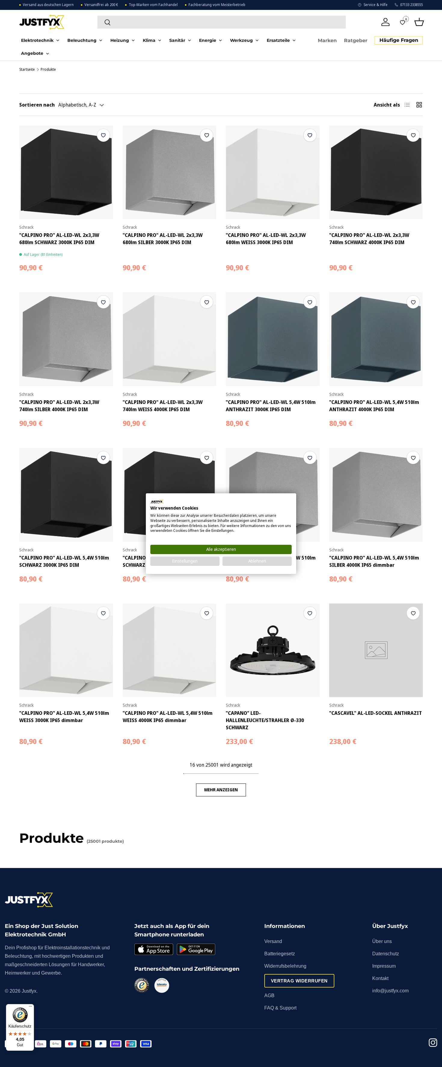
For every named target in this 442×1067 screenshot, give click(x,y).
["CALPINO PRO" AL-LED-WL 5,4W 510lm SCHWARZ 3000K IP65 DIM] (66, 495)
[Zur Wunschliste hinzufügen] (103, 135)
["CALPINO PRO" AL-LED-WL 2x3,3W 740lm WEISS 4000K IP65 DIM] (169, 339)
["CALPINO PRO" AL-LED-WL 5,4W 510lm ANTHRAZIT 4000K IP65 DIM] (376, 339)
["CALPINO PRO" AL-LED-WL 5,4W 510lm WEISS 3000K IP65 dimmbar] (66, 650)
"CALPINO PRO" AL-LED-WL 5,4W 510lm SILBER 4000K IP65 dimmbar (374, 561)
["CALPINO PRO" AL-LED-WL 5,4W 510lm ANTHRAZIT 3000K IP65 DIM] (273, 339)
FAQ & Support (280, 1007)
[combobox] (221, 22)
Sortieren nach (37, 104)
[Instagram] (433, 1043)
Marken (327, 40)
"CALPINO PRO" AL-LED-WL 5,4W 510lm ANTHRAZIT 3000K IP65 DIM (271, 406)
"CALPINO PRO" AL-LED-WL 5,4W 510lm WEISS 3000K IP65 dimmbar (64, 717)
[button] (419, 22)
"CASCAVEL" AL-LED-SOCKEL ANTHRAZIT (375, 713)
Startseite (27, 69)
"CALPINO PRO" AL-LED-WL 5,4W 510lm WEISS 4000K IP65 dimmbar (168, 717)
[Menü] (30, 1007)
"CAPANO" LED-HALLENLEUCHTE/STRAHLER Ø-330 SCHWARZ (265, 720)
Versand (273, 941)
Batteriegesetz (279, 953)
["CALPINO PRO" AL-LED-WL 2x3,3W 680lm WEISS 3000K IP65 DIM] (273, 172)
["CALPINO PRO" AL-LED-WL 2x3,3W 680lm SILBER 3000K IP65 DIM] (169, 172)
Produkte (48, 69)
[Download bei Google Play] (196, 949)
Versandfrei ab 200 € (101, 4)
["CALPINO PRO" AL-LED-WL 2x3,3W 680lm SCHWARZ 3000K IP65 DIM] (66, 172)
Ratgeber (355, 40)
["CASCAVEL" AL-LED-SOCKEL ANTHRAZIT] (376, 650)
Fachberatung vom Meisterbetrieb (217, 4)
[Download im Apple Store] (153, 949)
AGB (269, 995)
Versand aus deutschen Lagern (48, 4)
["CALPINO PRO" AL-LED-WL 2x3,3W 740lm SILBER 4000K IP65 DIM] (66, 339)
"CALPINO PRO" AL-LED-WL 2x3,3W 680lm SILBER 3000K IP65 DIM (163, 239)
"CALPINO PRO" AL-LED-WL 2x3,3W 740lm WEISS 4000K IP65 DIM (163, 406)
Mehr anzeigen (221, 789)
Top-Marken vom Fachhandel (153, 4)
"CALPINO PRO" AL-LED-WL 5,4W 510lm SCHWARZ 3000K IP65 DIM (64, 561)
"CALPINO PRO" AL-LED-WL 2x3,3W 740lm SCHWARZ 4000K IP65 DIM (369, 239)
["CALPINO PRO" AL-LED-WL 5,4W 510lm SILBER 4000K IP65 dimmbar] (376, 495)
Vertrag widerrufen (299, 980)
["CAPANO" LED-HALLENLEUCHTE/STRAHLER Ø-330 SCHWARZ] (273, 650)
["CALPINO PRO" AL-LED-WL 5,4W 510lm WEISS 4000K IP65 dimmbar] (169, 650)
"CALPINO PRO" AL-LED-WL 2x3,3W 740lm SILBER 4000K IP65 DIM (59, 406)
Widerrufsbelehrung (285, 966)
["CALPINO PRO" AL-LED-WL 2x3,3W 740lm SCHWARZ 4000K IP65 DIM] (376, 172)
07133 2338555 (411, 4)
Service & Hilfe (376, 4)
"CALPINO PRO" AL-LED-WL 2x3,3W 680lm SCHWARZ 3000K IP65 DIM (59, 239)
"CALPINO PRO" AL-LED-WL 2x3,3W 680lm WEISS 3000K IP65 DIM (266, 239)
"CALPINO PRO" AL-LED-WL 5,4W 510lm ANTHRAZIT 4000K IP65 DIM (374, 406)
